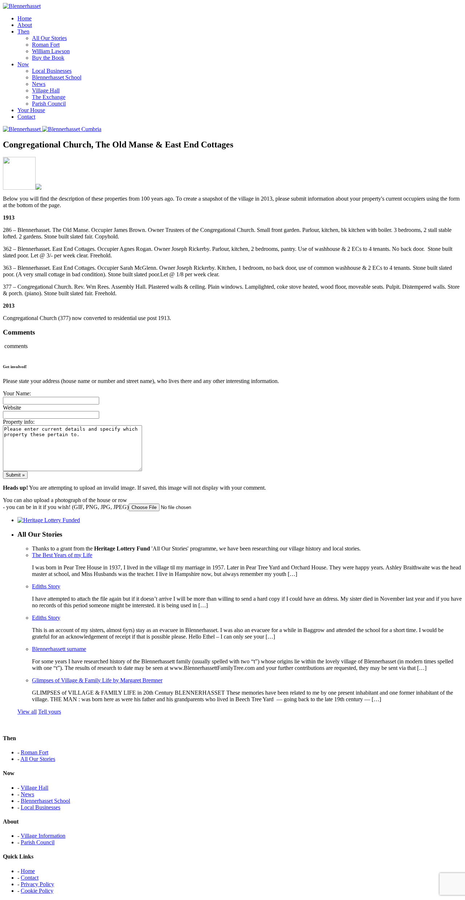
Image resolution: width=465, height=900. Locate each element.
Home (24, 18)
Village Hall (46, 90)
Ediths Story (46, 586)
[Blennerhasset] (22, 6)
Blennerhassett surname (59, 649)
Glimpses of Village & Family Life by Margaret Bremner (97, 680)
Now (23, 64)
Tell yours (49, 711)
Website (12, 407)
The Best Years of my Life (62, 555)
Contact (26, 117)
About (24, 25)
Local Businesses (52, 71)
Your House (31, 110)
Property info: (19, 422)
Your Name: (17, 393)
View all (27, 711)
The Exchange (48, 97)
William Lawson (51, 51)
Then (23, 31)
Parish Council (49, 103)
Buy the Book (48, 58)
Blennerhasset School (56, 77)
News (38, 84)
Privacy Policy (37, 884)
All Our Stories (49, 38)
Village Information (43, 836)
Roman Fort (46, 45)
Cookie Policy (37, 891)
